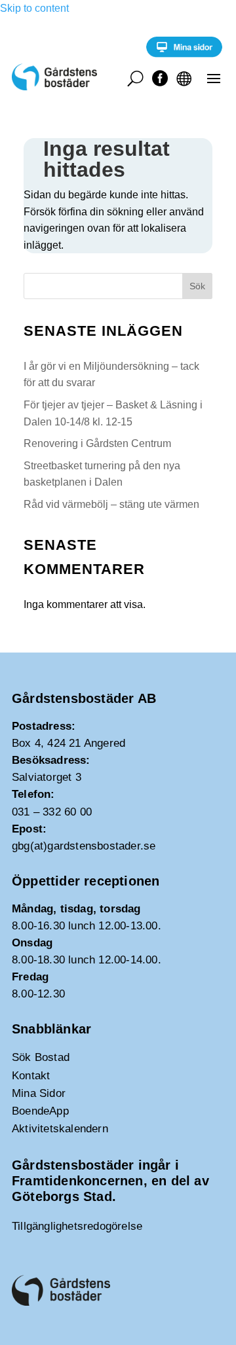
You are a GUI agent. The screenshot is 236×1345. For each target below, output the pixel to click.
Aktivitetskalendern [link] (60, 1128)
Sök (197, 286)
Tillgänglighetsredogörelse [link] (77, 1226)
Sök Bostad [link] (40, 1057)
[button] (213, 77)
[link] (184, 54)
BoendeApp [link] (40, 1111)
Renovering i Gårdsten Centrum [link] (97, 443)
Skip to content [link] (34, 8)
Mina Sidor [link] (39, 1093)
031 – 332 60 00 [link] (52, 812)
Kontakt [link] (31, 1075)
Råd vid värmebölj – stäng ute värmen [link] (111, 504)
